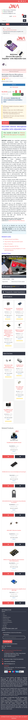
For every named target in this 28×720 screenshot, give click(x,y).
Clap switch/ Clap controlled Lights (13, 241)
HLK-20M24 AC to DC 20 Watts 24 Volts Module (8, 411)
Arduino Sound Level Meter (11, 239)
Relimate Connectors (22, 700)
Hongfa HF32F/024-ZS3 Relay (8, 309)
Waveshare (18, 698)
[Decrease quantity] (16, 91)
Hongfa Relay (11, 697)
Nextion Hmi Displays (13, 700)
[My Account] (19, 1)
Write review (14, 453)
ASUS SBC (17, 697)
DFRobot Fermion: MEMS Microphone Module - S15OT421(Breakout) (13, 560)
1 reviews (11, 81)
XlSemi (6, 700)
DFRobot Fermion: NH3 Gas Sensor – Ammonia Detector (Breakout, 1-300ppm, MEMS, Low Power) (8, 333)
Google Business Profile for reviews (10, 695)
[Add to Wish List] (22, 94)
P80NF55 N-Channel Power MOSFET (19, 331)
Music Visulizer (8, 244)
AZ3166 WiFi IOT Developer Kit (19, 309)
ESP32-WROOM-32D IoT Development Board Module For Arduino (14, 501)
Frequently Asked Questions (14, 292)
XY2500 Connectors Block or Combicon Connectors (12, 701)
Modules (9, 28)
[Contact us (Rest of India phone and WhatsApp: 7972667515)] (3, 10)
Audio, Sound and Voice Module (10, 30)
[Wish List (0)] (21, 1)
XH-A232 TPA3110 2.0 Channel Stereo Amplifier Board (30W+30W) (14, 589)
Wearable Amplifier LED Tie (11, 246)
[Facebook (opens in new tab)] (21, 24)
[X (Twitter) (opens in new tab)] (23, 24)
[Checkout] (25, 1)
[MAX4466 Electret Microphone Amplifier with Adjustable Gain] (14, 48)
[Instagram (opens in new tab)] (25, 24)
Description (5, 122)
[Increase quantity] (20, 91)
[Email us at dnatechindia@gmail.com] (2, 13)
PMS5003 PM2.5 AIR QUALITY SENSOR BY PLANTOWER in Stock (12, 100)
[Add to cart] (8, 456)
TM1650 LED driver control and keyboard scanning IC (14, 471)
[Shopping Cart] (23, 1)
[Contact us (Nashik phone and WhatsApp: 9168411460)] (3, 11)
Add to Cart (17, 94)
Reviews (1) (8, 286)
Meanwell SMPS (23, 697)
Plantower (9, 698)
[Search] (24, 20)
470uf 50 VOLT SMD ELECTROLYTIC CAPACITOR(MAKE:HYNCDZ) (10, 366)
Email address (6, 634)
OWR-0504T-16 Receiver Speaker (14, 530)
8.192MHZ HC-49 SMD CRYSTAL (19, 366)
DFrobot (2, 698)
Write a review (5, 81)
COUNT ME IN (7, 641)
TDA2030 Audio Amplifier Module (14, 442)
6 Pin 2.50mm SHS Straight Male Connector (19, 388)
